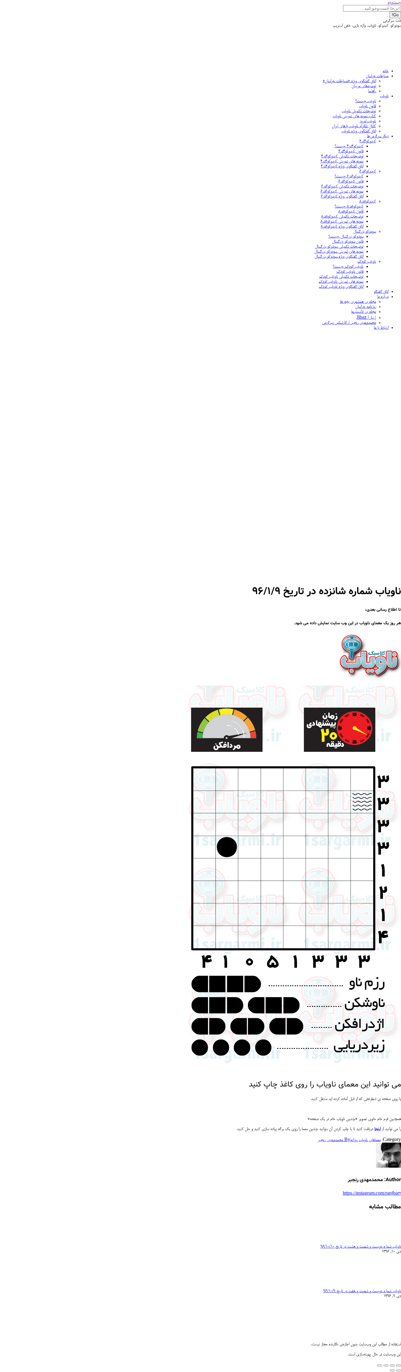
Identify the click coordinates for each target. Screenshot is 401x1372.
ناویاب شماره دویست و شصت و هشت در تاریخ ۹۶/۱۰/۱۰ (360, 1246)
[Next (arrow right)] (392, 1370)
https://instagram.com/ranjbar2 (372, 1193)
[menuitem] (385, 71)
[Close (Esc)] (398, 1365)
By (334, 1140)
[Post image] (384, 1241)
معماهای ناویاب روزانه (365, 1140)
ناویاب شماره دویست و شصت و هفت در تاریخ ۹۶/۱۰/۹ (362, 1291)
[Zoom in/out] (379, 1365)
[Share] (392, 1365)
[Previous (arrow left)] (398, 1370)
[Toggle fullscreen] (385, 1365)
